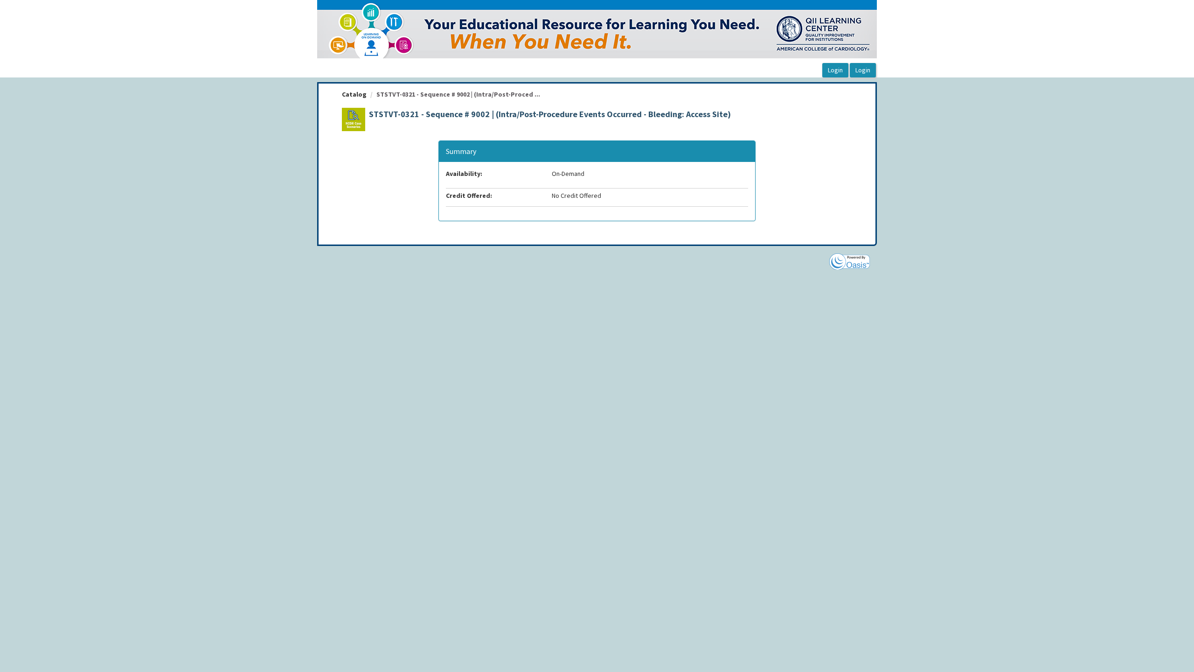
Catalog (354, 94)
